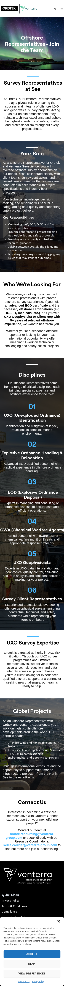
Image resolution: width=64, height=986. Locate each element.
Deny (32, 963)
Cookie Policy (24, 981)
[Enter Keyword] (55, 9)
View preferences (32, 973)
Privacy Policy (38, 981)
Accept (32, 954)
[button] (58, 921)
